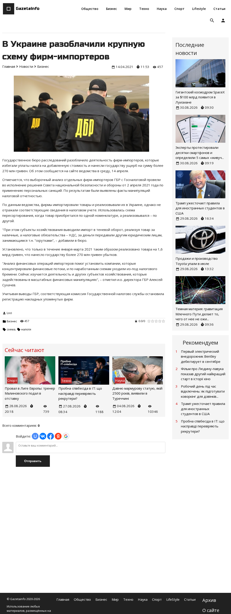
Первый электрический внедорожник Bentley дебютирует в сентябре (200, 356)
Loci (9, 313)
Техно (128, 599)
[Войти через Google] (65, 436)
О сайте (210, 610)
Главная (62, 599)
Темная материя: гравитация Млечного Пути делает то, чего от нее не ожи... (199, 314)
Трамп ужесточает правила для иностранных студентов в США (200, 208)
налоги (26, 329)
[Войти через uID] (35, 436)
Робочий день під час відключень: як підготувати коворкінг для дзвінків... (203, 391)
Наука (143, 599)
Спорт (157, 599)
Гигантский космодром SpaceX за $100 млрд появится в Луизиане (200, 97)
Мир (115, 599)
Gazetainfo (27, 8)
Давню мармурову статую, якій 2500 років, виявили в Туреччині (137, 393)
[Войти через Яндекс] (58, 436)
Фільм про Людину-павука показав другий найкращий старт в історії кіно (203, 373)
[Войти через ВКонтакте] (42, 436)
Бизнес (12, 321)
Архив (209, 600)
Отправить (33, 461)
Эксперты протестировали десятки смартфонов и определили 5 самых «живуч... (200, 152)
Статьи (190, 599)
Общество (82, 599)
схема (11, 329)
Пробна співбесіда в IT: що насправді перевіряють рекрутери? (80, 393)
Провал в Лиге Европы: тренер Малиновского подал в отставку (30, 393)
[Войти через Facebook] (50, 436)
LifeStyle (173, 599)
